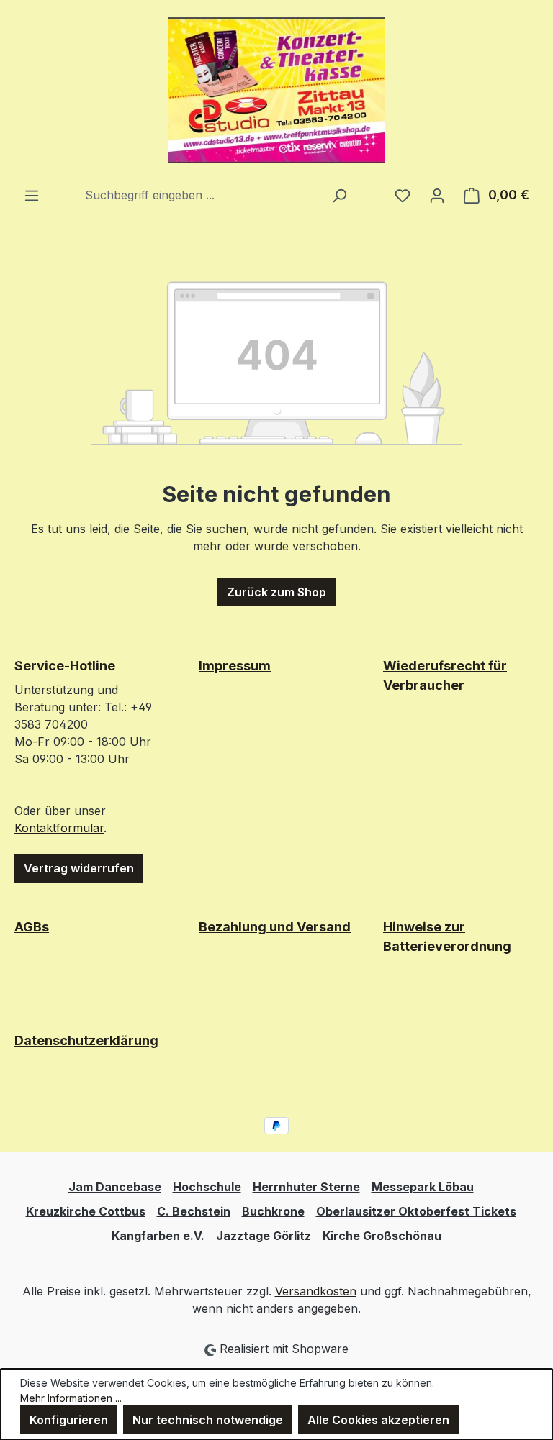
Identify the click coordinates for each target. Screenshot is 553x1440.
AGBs (31, 926)
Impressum (235, 665)
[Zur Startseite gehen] (276, 90)
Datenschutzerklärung (86, 1040)
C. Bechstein (193, 1211)
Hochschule (207, 1187)
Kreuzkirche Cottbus (85, 1211)
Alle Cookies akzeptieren (378, 1420)
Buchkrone (273, 1211)
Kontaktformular (59, 828)
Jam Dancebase (114, 1187)
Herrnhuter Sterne (306, 1187)
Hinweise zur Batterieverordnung (447, 936)
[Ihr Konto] (437, 195)
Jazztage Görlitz (263, 1236)
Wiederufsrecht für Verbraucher (445, 675)
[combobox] (200, 195)
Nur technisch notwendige (207, 1420)
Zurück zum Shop (276, 592)
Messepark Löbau (423, 1187)
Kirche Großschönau (382, 1236)
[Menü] (31, 195)
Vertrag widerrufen (79, 868)
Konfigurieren (69, 1420)
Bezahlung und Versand (275, 926)
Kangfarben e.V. (158, 1236)
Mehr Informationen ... (71, 1398)
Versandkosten (315, 1291)
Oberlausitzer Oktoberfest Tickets (416, 1211)
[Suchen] (339, 195)
